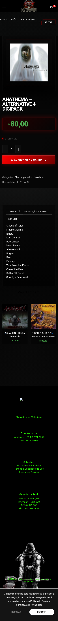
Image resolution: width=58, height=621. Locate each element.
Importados (27, 19)
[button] (52, 334)
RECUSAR (16, 612)
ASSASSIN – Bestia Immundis (15, 335)
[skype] (27, 182)
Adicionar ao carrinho (30, 160)
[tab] (16, 211)
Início (3, 19)
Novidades (39, 177)
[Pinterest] (21, 182)
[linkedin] (24, 182)
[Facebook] (17, 182)
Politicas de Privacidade (30, 605)
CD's (13, 19)
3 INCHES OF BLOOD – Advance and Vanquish (43, 335)
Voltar (49, 22)
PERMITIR (41, 612)
